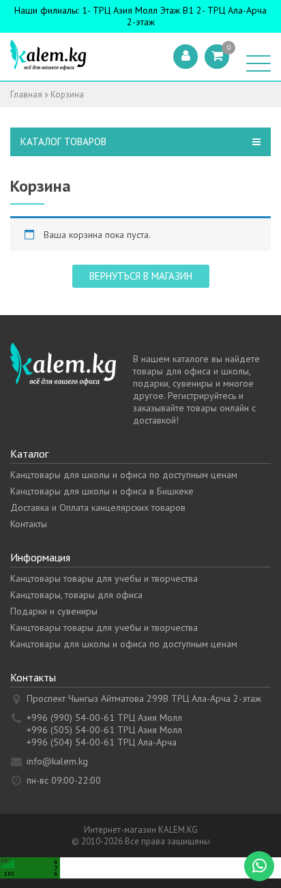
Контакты (28, 524)
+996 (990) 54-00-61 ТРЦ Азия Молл (104, 717)
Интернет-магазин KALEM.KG (141, 829)
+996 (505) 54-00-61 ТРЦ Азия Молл (104, 730)
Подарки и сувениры (54, 611)
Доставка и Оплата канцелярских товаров (98, 507)
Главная (26, 94)
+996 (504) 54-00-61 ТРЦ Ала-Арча (102, 742)
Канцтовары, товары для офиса (76, 595)
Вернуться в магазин (140, 275)
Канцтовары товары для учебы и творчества (104, 578)
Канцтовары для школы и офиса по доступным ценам (123, 475)
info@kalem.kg (57, 761)
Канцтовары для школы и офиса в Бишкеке (102, 491)
